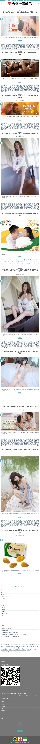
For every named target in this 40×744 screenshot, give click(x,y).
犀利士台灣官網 (13, 44)
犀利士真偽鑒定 (17, 46)
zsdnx (22, 57)
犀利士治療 (15, 45)
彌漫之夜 (2, 605)
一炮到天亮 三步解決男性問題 (6, 628)
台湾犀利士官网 (22, 85)
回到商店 (20, 730)
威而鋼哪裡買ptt (35, 646)
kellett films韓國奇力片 (5, 596)
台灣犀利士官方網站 (30, 85)
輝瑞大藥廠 (14, 651)
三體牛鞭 (2, 598)
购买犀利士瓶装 (3, 48)
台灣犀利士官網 (36, 85)
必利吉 (16, 649)
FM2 (1, 594)
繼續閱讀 (20, 41)
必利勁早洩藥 (3, 710)
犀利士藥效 (21, 46)
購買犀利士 (24, 47)
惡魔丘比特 (3, 609)
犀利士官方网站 (31, 44)
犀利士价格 (20, 86)
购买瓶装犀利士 (7, 48)
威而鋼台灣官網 (25, 646)
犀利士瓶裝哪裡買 (33, 45)
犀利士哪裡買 (18, 44)
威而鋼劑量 (20, 646)
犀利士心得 (3, 45)
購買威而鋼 (10, 651)
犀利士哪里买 (22, 44)
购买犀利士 (37, 47)
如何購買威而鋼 (15, 644)
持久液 (2, 712)
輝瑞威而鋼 (18, 651)
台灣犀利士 (25, 85)
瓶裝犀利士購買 (14, 47)
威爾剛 (19, 644)
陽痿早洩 (13, 48)
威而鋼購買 (2, 649)
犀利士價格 (26, 86)
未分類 (2, 617)
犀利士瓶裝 (28, 45)
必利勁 (2, 607)
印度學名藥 (3, 706)
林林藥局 (25, 742)
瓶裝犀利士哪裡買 (4, 47)
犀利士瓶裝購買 (26, 88)
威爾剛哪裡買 (23, 644)
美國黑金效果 (6, 651)
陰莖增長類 (3, 714)
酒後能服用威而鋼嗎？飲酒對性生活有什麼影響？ (9, 632)
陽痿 (10, 48)
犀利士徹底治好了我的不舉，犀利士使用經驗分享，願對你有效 (20, 134)
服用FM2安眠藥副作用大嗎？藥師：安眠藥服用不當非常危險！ (12, 636)
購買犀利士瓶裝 (29, 47)
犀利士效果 (7, 45)
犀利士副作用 (34, 86)
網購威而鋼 (31, 649)
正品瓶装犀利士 (9, 86)
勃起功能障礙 (6, 644)
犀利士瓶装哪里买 (19, 45)
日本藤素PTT (3, 613)
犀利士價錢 (30, 86)
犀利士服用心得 (11, 45)
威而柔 (31, 644)
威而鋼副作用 (16, 646)
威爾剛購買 (27, 644)
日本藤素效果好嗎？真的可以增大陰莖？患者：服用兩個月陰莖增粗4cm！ (13, 634)
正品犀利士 (5, 86)
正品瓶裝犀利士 (14, 86)
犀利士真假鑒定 (8, 46)
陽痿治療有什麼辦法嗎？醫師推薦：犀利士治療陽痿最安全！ (20, 12)
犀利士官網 (35, 44)
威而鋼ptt (37, 644)
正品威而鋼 (27, 649)
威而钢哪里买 (10, 649)
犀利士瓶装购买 (24, 45)
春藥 (1, 615)
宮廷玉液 (2, 603)
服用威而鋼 (23, 649)
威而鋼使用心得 (3, 646)
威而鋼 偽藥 (8, 646)
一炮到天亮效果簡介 (4, 630)
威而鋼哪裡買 (30, 646)
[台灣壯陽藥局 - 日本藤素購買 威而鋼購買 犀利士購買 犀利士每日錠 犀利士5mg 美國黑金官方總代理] (20, 4)
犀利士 (20, 10)
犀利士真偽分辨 (12, 46)
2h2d (1, 592)
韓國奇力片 (3, 622)
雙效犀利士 (5, 91)
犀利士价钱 (23, 86)
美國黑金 (2, 620)
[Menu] (1, 4)
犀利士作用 (9, 44)
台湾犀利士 (11, 85)
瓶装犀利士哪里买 (29, 46)
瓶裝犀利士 (26, 89)
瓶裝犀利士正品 (9, 47)
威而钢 (6, 649)
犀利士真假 (3, 46)
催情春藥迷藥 (3, 704)
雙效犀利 (15, 48)
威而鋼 (2, 601)
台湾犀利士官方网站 (16, 85)
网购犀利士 (21, 47)
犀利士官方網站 (26, 44)
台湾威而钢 (10, 644)
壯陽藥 (19, 51)
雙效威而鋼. (28, 651)
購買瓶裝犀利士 (33, 47)
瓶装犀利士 (24, 46)
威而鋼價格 (12, 646)
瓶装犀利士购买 (34, 46)
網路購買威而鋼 (36, 649)
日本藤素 (2, 611)
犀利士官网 (30, 87)
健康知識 (2, 644)
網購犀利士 (17, 47)
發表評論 (38, 48)
